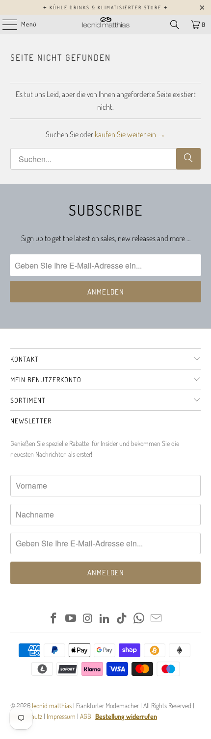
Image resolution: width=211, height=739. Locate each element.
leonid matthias (52, 705)
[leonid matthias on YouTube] (71, 619)
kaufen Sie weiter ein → (130, 134)
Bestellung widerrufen (126, 716)
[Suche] (188, 159)
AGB (85, 716)
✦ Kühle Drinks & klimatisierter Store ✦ (105, 7)
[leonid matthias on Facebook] (54, 619)
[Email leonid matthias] (156, 619)
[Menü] (4, 24)
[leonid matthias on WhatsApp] (139, 619)
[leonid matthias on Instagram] (87, 619)
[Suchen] (174, 24)
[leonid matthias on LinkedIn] (105, 619)
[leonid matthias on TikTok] (122, 619)
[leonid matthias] (105, 24)
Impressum (62, 716)
